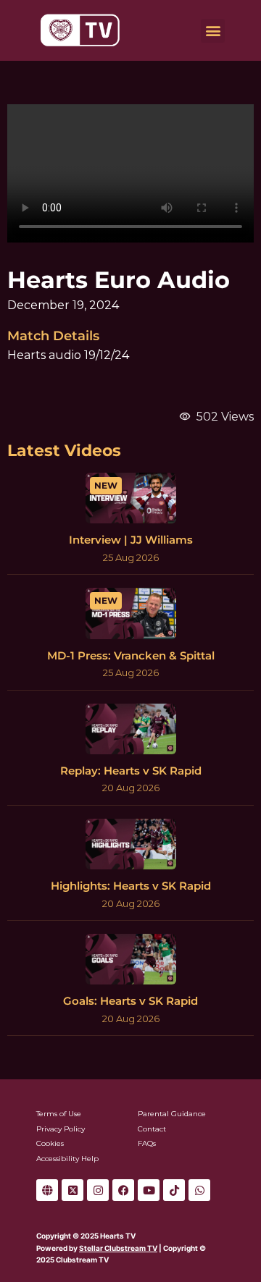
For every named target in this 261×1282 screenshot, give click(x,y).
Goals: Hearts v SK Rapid (130, 1001)
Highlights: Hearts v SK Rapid (131, 886)
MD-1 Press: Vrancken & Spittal (131, 655)
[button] (213, 31)
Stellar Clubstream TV (118, 1248)
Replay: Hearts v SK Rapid (131, 770)
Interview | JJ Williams (131, 540)
